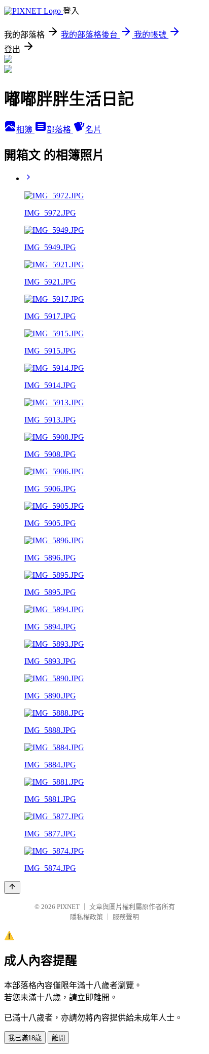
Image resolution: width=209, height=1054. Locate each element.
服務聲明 (126, 917)
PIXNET (68, 906)
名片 (93, 129)
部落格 (60, 129)
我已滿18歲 (25, 1038)
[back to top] (12, 887)
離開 (58, 1038)
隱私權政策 (86, 917)
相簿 (25, 129)
